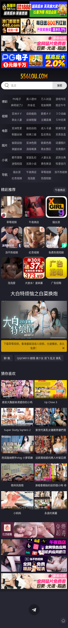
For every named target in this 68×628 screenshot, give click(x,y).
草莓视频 (46, 172)
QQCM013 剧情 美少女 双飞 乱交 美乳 (39, 358)
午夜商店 (31, 172)
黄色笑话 (46, 163)
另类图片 (61, 149)
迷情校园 (17, 163)
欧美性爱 (61, 128)
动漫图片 (61, 142)
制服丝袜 (17, 134)
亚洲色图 (31, 142)
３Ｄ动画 (61, 113)
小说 (5, 160)
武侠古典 (61, 157)
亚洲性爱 (17, 128)
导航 (5, 175)
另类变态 (61, 134)
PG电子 (17, 99)
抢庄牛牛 (61, 105)
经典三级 (31, 134)
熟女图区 (46, 149)
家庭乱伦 (31, 157)
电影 (5, 131)
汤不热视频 (60, 172)
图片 (5, 145)
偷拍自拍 (31, 128)
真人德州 (31, 99)
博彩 (5, 102)
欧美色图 (46, 142)
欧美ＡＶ (46, 113)
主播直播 (46, 119)
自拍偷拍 (31, 113)
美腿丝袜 (17, 149)
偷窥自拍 (17, 142)
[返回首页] (63, 620)
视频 (5, 116)
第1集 (7, 358)
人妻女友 (46, 157)
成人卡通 (46, 128)
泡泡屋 (31, 178)
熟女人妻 (17, 119)
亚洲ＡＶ (17, 113)
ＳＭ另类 (61, 119)
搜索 (59, 85)
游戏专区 (61, 99)
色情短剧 (46, 178)
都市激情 (17, 157)
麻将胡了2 (17, 105)
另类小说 (31, 163)
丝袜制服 (31, 119)
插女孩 (17, 172)
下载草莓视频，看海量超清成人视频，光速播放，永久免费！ (34, 346)
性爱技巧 (61, 163)
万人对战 (46, 99)
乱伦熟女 (46, 134)
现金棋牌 (46, 105)
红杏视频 (17, 178)
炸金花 (31, 105)
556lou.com (34, 76)
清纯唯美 (31, 149)
